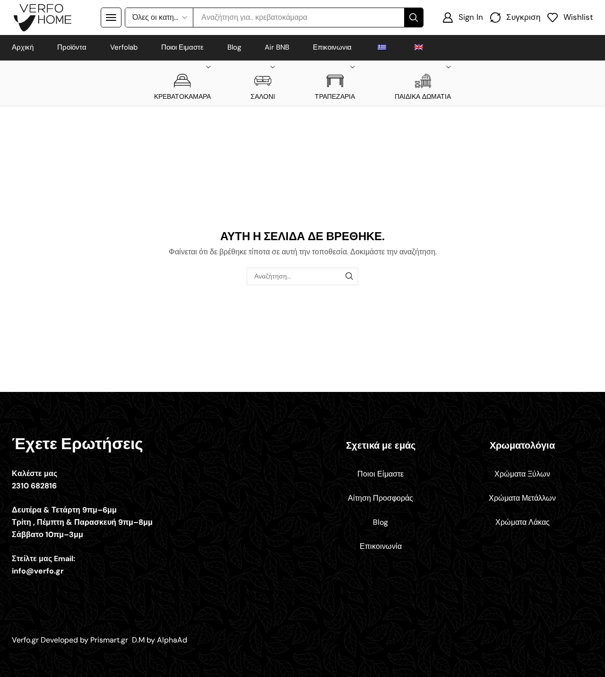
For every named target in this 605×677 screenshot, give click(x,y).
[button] (111, 17)
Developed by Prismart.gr (85, 640)
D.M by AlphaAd (159, 640)
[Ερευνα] (413, 17)
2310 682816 (34, 486)
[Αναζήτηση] (349, 276)
